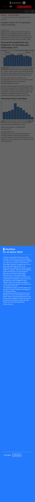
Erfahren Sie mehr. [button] (8, 304)
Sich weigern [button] (7, 455)
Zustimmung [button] (17, 455)
